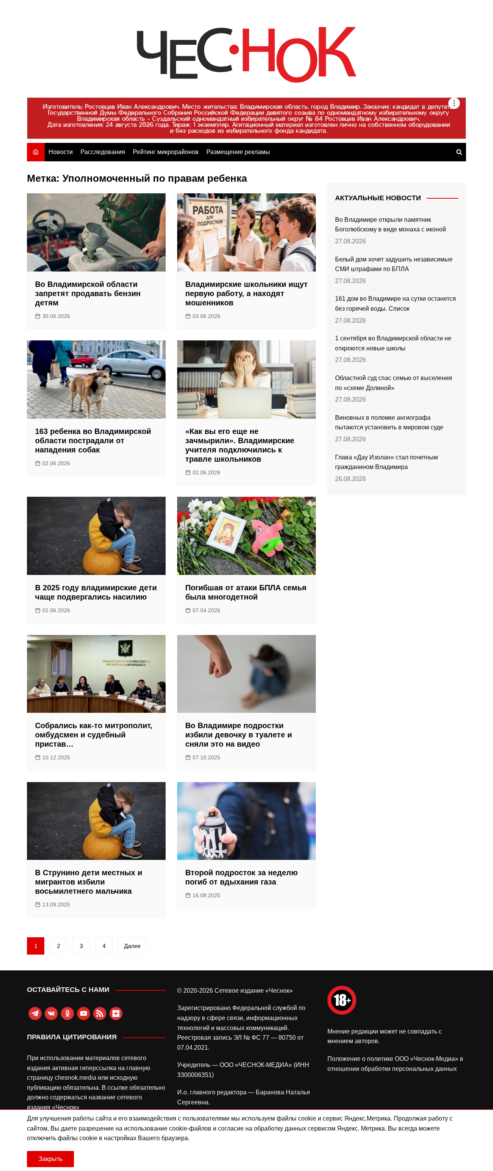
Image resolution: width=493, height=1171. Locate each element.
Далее (132, 946)
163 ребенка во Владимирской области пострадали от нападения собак (93, 440)
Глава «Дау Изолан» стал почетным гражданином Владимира (386, 462)
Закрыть (50, 1159)
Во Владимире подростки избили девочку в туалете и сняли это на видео (238, 734)
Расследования (102, 152)
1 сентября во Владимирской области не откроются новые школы (393, 343)
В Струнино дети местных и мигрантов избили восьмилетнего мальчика (88, 881)
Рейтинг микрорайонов (166, 152)
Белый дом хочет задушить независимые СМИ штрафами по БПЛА (394, 264)
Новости (61, 152)
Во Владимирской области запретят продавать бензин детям (88, 293)
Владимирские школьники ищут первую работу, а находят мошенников (246, 293)
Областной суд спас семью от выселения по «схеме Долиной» (393, 383)
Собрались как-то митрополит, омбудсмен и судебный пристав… (94, 734)
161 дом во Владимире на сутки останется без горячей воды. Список (395, 303)
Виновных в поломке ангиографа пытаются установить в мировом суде (389, 422)
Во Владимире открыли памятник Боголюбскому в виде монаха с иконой (390, 224)
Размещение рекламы (238, 152)
